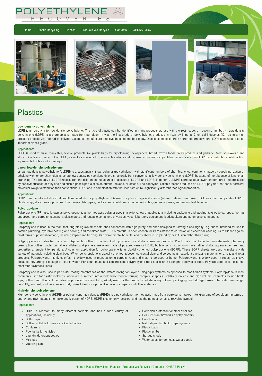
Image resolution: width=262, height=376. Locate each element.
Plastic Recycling (48, 30)
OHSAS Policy (142, 30)
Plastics (70, 30)
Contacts (121, 30)
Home (28, 30)
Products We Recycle (95, 30)
